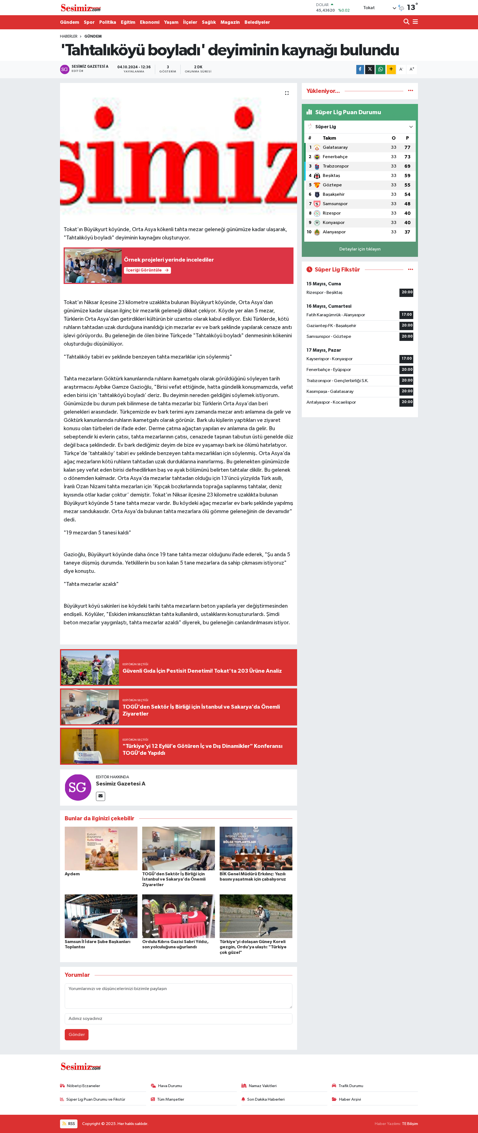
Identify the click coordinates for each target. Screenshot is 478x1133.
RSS (71, 1124)
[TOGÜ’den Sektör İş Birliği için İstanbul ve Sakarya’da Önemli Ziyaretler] (178, 848)
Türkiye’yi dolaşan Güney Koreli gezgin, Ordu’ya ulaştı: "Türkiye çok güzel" (253, 946)
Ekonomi (149, 22)
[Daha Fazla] (391, 69)
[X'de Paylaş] (370, 69)
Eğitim (128, 22)
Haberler (68, 36)
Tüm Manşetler (170, 1099)
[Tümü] (410, 91)
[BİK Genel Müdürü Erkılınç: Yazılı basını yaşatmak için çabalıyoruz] (256, 848)
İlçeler (190, 22)
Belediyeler (257, 22)
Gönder (77, 1034)
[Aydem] (101, 848)
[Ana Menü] (414, 22)
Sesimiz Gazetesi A (121, 784)
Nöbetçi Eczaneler (83, 1086)
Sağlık (209, 22)
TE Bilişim (410, 1124)
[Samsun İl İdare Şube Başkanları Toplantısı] (101, 916)
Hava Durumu (170, 1086)
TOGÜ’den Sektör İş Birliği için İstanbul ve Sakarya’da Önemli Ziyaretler (174, 879)
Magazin (230, 22)
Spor (89, 22)
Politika (107, 22)
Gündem (69, 22)
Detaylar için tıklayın (360, 249)
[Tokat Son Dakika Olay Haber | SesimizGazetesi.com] (81, 7)
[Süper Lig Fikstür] (410, 269)
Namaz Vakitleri (263, 1086)
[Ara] (407, 22)
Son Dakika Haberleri (266, 1099)
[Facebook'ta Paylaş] (360, 69)
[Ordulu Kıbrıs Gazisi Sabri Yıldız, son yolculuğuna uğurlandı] (178, 916)
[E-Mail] (100, 796)
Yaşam (171, 22)
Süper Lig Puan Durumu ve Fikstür (95, 1099)
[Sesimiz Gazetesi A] (78, 787)
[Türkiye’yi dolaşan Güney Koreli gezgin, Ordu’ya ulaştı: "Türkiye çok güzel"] (256, 916)
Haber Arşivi (350, 1099)
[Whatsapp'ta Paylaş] (380, 69)
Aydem (72, 874)
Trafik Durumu (351, 1086)
